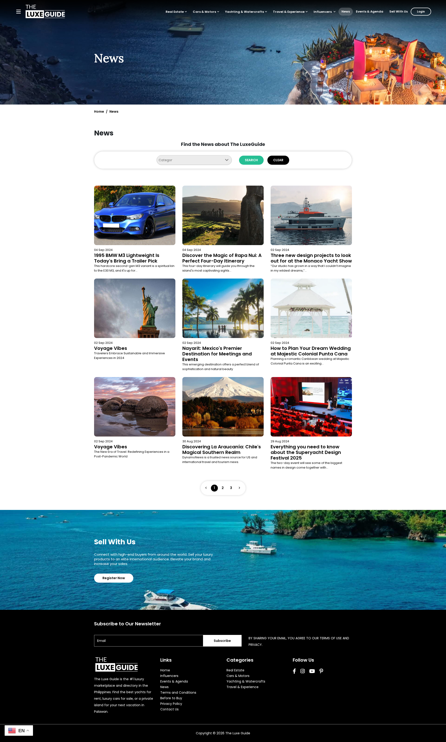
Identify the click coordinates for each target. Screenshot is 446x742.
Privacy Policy (171, 703)
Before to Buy (171, 698)
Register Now (113, 578)
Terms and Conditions (178, 692)
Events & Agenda (369, 11)
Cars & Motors (204, 12)
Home (99, 111)
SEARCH (251, 160)
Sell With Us (398, 11)
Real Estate (175, 12)
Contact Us (169, 709)
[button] (176, 11)
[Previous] (206, 488)
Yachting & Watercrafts (244, 12)
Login (421, 11)
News (345, 11)
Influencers (323, 12)
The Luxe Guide (237, 733)
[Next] (239, 488)
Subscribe (222, 640)
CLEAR (278, 160)
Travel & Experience (289, 12)
